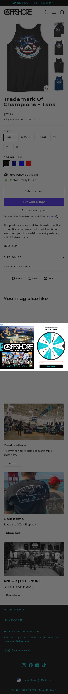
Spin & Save (51, 366)
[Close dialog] (1, 324)
